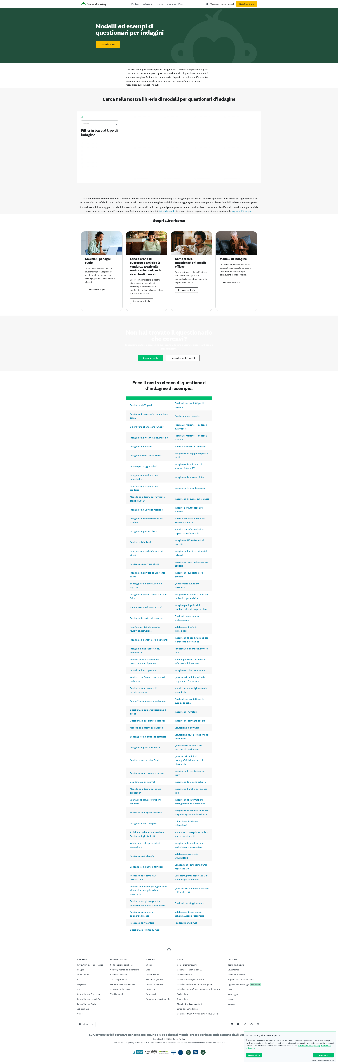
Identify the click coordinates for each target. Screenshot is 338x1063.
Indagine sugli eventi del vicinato (192, 498)
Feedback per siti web (186, 922)
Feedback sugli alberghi (142, 855)
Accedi (231, 4)
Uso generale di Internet (142, 781)
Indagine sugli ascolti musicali (190, 488)
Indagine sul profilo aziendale (145, 747)
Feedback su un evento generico (147, 773)
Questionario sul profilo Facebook (147, 720)
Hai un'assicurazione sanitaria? (146, 607)
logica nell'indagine (242, 211)
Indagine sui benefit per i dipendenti (149, 639)
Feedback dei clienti (140, 542)
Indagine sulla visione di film (189, 477)
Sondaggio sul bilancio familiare (146, 866)
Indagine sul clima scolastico (190, 670)
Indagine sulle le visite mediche (146, 509)
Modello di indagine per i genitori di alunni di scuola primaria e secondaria (148, 890)
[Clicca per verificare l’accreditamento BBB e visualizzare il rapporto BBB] (137, 1053)
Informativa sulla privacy (309, 1045)
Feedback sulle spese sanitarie (146, 812)
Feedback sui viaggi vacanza (189, 903)
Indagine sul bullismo (141, 446)
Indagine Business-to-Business (145, 455)
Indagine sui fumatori (186, 711)
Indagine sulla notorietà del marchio (149, 437)
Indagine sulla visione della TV (190, 781)
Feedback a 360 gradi (141, 405)
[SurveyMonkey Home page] (94, 4)
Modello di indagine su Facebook (147, 727)
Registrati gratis (246, 4)
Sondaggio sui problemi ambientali (148, 700)
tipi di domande (166, 211)
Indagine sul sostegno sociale (190, 720)
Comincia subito (108, 44)
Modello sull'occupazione (143, 670)
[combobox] (86, 1024)
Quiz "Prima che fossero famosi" (147, 426)
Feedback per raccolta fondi (144, 760)
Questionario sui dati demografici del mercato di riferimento (189, 760)
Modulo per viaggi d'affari (143, 466)
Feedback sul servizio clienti (144, 563)
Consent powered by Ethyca (321, 1060)
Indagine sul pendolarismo (143, 531)
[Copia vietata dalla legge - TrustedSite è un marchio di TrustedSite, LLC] (164, 1053)
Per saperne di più (96, 289)
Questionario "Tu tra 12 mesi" (145, 929)
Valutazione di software (187, 727)
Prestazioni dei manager (187, 415)
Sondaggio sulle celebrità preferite (148, 736)
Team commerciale (218, 4)
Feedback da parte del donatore (146, 618)
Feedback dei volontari (142, 922)
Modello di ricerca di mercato (190, 446)
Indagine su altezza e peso (143, 823)
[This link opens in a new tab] (231, 1024)
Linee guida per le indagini (183, 358)
